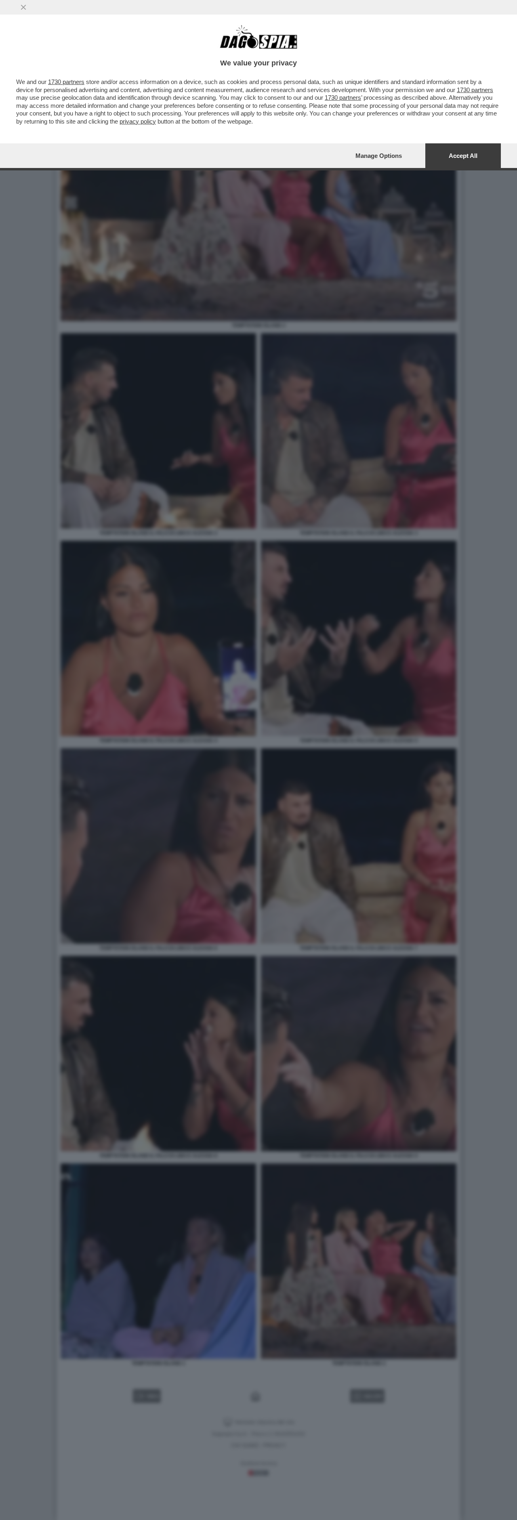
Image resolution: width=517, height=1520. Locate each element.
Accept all (463, 155)
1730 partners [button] (66, 81)
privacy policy (138, 121)
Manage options (378, 155)
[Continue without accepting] (23, 7)
